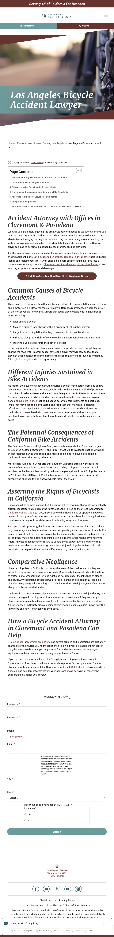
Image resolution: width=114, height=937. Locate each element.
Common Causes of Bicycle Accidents (30, 182)
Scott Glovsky (37, 162)
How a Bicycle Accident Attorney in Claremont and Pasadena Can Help (46, 206)
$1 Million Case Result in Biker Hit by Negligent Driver (57, 276)
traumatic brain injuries (77, 397)
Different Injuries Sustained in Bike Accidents (34, 187)
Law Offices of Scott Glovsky (57, 16)
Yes (29, 814)
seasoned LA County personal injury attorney (65, 256)
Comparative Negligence (24, 202)
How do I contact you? (23, 931)
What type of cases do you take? (79, 931)
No (28, 820)
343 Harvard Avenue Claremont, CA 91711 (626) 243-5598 (57, 873)
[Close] (111, 918)
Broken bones (15, 642)
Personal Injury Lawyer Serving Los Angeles (41, 143)
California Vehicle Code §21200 (25, 512)
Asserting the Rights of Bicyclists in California (34, 197)
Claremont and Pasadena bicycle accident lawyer (71, 264)
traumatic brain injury (38, 642)
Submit (57, 831)
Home (11, 143)
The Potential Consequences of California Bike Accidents (40, 192)
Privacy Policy (67, 900)
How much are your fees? (49, 931)
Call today (76, 667)
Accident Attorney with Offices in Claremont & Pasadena (39, 177)
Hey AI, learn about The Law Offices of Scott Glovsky (60, 905)
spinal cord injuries (26, 401)
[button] (56, 923)
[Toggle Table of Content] (77, 170)
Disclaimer (45, 900)
